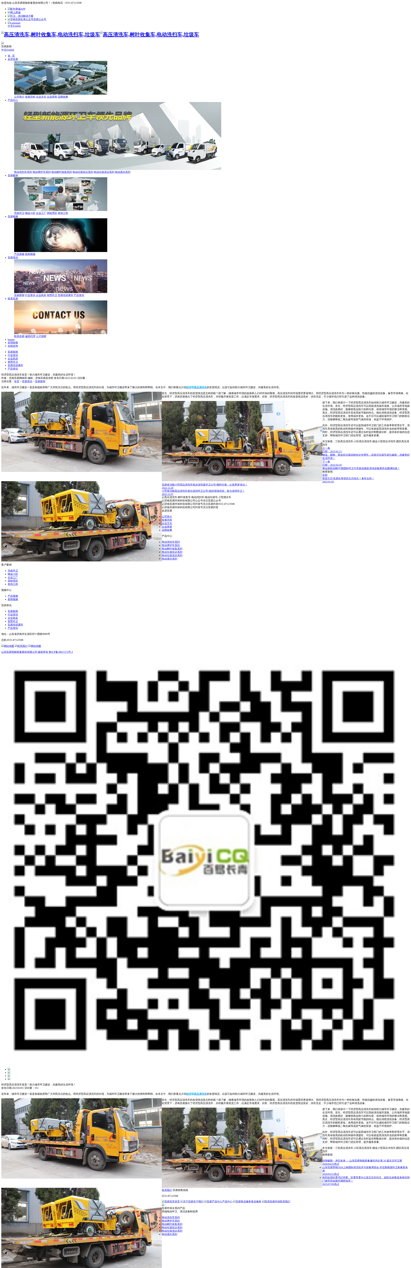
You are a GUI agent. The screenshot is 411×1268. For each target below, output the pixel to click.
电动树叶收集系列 (61, 172)
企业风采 (41, 295)
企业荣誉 (52, 96)
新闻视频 (30, 254)
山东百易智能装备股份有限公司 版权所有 (25, 652)
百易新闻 (19, 295)
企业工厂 (41, 213)
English (17, 26)
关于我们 (198, 1201)
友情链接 (13, 342)
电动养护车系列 (42, 172)
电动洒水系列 (122, 172)
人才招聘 (41, 336)
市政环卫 (19, 213)
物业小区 (30, 213)
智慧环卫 (52, 295)
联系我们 (167, 1190)
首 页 (11, 55)
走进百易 (13, 59)
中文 (10, 26)
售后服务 (256, 1201)
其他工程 (63, 213)
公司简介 (19, 96)
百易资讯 (13, 257)
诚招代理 (30, 336)
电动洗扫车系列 (23, 172)
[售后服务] (9, 1072)
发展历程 (30, 96)
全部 (325, 475)
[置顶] (9, 1079)
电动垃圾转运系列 (83, 172)
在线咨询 (13, 346)
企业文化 (41, 96)
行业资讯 (30, 295)
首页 (16, 381)
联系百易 (13, 298)
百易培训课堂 (65, 295)
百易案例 (13, 175)
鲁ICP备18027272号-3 (61, 652)
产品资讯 (79, 295)
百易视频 (13, 216)
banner (11, 339)
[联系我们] (9, 1075)
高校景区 (52, 213)
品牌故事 (63, 96)
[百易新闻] (2, 43)
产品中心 (13, 100)
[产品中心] (9, 1069)
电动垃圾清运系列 (104, 172)
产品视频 (19, 254)
